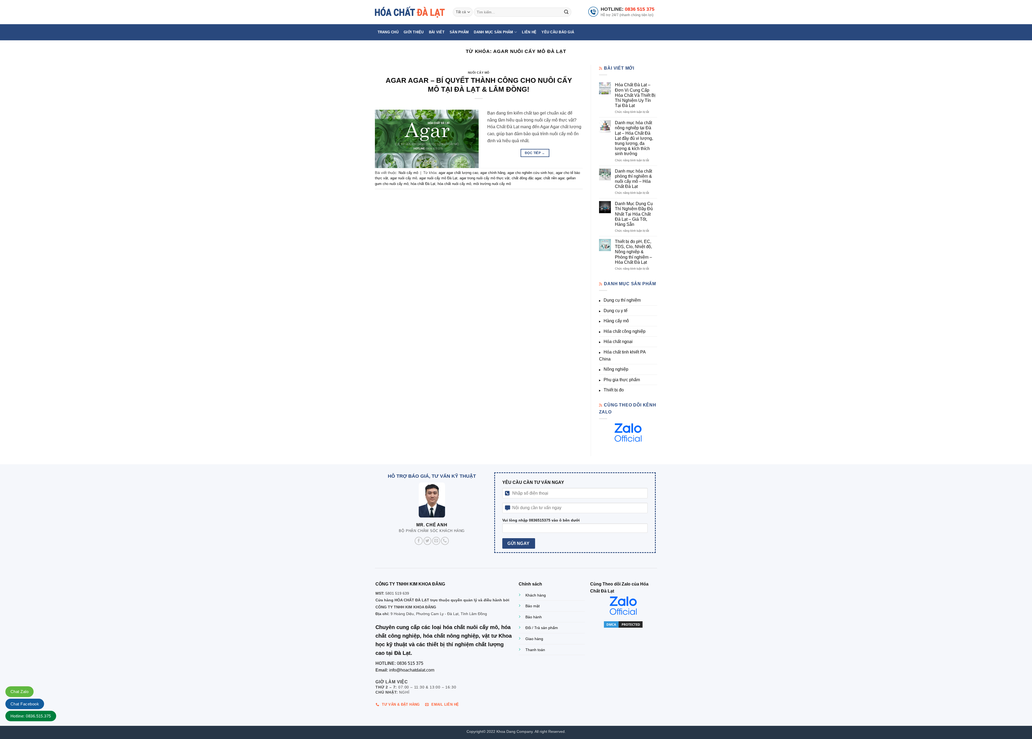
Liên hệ (529, 32)
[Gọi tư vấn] (445, 541)
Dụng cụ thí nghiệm (622, 300)
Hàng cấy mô (616, 321)
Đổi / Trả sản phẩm (541, 628)
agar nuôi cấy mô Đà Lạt (438, 178)
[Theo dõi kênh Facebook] (419, 541)
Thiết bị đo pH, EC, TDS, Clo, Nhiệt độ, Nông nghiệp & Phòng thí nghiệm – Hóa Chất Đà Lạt (633, 252)
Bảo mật (532, 606)
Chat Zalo (19, 691)
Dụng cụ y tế (616, 310)
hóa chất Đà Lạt (423, 184)
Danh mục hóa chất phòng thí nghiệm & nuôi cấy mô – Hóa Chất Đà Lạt (633, 179)
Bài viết (437, 32)
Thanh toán (535, 650)
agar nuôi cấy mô (403, 178)
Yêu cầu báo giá (558, 32)
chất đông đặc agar (526, 178)
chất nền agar (553, 178)
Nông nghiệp (616, 369)
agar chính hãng (492, 173)
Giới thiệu (414, 32)
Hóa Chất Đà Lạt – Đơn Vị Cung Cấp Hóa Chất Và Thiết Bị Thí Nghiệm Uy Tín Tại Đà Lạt (635, 95)
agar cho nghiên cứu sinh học (530, 173)
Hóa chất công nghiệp (625, 331)
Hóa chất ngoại (618, 341)
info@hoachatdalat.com (411, 670)
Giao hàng (534, 639)
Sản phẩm (459, 32)
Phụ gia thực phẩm (622, 379)
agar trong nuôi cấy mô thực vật (485, 178)
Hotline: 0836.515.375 (30, 716)
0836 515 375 (639, 9)
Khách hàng (535, 595)
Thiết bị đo (614, 390)
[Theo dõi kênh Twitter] (428, 541)
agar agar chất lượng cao (458, 173)
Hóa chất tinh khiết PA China (622, 355)
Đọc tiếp (535, 153)
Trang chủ (388, 32)
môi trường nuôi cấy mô (492, 184)
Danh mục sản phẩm (493, 32)
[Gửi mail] (436, 541)
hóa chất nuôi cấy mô (454, 184)
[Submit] (566, 12)
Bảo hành (533, 617)
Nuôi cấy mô (479, 72)
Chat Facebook (24, 704)
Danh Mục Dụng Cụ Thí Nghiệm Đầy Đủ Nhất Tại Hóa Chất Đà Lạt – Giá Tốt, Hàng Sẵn (634, 214)
